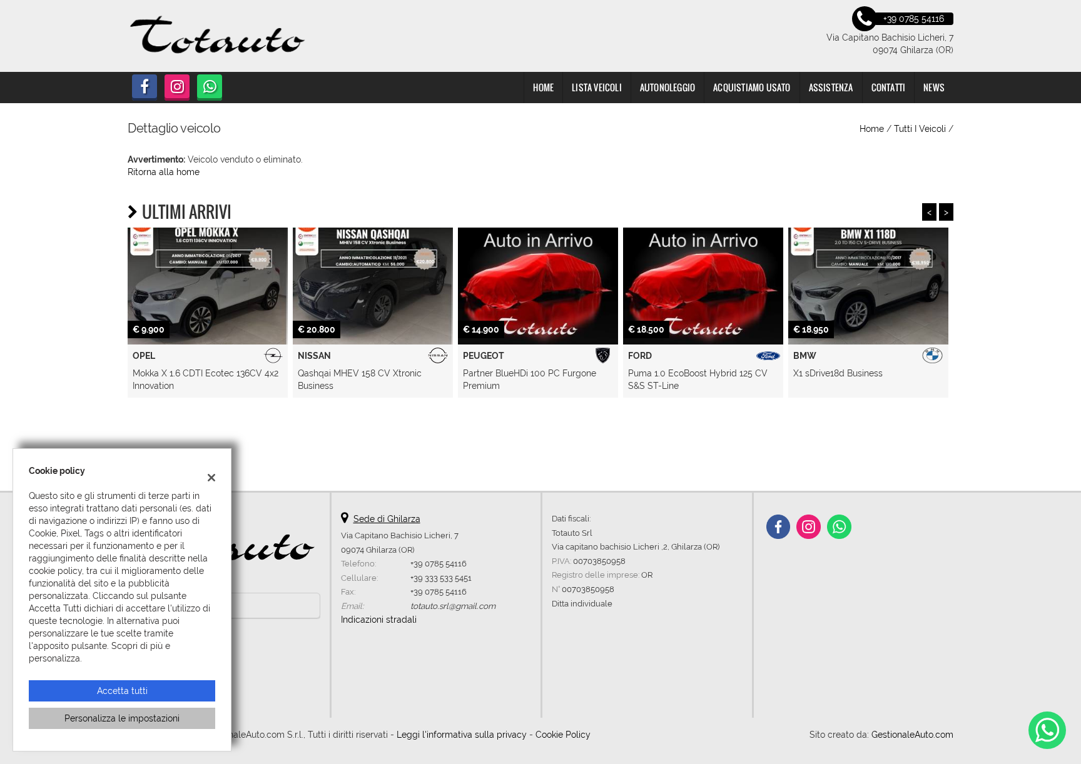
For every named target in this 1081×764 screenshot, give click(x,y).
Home (543, 87)
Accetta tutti (122, 691)
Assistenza (831, 87)
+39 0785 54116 (438, 563)
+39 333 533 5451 (441, 578)
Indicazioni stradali (379, 620)
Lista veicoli (597, 87)
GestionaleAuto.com (912, 735)
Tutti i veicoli (920, 129)
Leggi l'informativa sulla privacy (462, 735)
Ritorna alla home (164, 172)
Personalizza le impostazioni (122, 718)
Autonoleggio (667, 87)
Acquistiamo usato (751, 87)
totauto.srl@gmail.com (452, 606)
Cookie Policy (563, 735)
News (934, 87)
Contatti (888, 87)
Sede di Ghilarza (386, 519)
